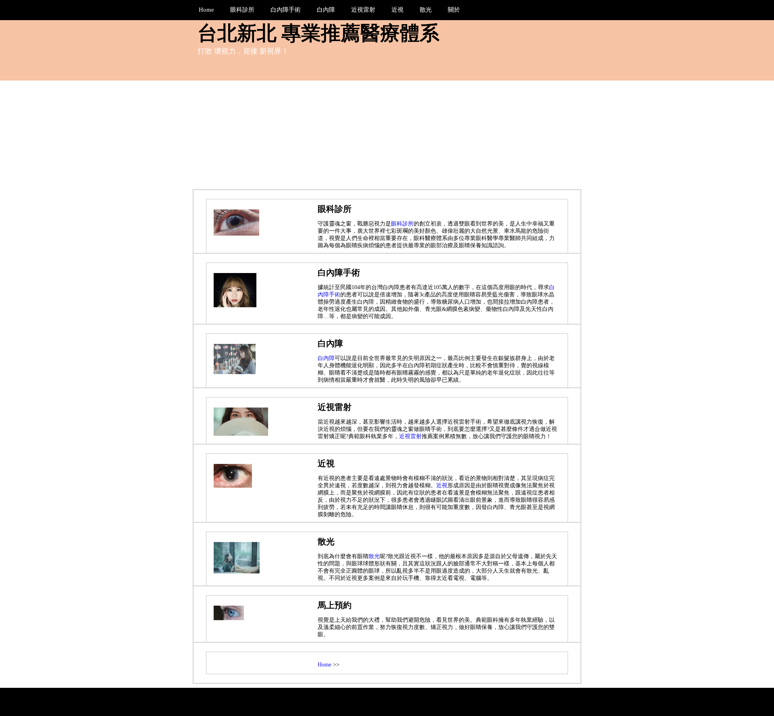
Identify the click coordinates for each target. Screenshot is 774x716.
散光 (374, 556)
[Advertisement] (387, 141)
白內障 (326, 358)
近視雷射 (410, 436)
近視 (441, 485)
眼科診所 (402, 224)
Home (324, 665)
